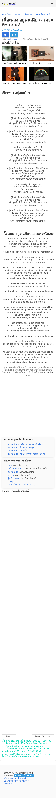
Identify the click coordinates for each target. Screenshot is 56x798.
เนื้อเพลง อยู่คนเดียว (44, 372)
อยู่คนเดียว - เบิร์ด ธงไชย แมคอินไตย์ (25, 444)
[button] (52, 3)
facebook (20, 776)
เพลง (17, 14)
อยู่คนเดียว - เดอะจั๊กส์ (18, 451)
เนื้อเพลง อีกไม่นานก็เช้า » (43, 736)
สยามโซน (6, 14)
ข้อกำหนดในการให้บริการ (16, 781)
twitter (30, 776)
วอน (10, 465)
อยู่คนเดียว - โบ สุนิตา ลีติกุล (21, 447)
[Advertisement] (28, 405)
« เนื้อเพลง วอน (9, 736)
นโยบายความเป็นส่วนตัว (15, 778)
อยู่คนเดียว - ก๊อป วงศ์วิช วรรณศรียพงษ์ (26, 454)
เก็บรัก (11, 475)
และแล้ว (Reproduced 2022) (21, 484)
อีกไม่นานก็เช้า (15, 468)
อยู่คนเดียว (12, 131)
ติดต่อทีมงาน (10, 783)
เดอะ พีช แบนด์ (43, 14)
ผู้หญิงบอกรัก (14, 478)
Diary (10, 481)
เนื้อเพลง (28, 14)
